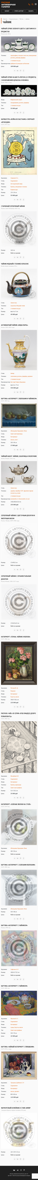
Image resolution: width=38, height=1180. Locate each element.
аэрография (14, 55)
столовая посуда (15, 60)
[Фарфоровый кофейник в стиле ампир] (19, 1131)
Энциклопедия (13, 19)
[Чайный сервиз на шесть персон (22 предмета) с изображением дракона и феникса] (19, 91)
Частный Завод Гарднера (18, 382)
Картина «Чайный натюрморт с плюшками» (17, 1047)
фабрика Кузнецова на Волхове (20, 63)
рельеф (18, 58)
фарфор (23, 58)
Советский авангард (16, 434)
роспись (21, 102)
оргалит (17, 1091)
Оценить (30, 11)
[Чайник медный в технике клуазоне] (19, 284)
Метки (21, 19)
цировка (30, 376)
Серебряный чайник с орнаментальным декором (16, 577)
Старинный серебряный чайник (13, 206)
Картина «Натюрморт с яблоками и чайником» (19, 398)
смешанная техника (21, 187)
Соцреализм (14, 181)
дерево (13, 491)
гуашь (12, 1027)
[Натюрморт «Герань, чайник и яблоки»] (19, 663)
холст (16, 440)
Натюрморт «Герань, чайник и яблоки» (15, 637)
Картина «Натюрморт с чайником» (14, 925)
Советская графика (16, 788)
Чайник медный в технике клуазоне (15, 264)
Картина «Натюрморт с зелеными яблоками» (18, 865)
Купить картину (19, 11)
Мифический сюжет (16, 100)
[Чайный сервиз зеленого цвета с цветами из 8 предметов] (19, 44)
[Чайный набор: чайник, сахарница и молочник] (19, 473)
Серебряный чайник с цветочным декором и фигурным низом (18, 517)
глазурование (14, 102)
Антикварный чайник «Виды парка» (14, 325)
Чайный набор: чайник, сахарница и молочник (19, 456)
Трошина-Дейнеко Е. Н (17, 1083)
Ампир (12, 373)
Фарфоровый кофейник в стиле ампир (15, 1108)
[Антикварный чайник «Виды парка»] (19, 350)
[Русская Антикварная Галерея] (8, 5)
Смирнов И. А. (14, 178)
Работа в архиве (15, 253)
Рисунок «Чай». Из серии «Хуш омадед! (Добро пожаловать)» (18, 715)
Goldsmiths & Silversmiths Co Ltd (20, 499)
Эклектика (14, 303)
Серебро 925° (19, 491)
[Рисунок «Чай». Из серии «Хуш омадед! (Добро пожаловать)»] (19, 747)
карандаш (18, 785)
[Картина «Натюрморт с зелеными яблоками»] (19, 888)
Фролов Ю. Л (14, 1018)
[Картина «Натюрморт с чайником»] (19, 948)
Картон (13, 697)
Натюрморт (14, 437)
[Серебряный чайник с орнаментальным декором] (19, 602)
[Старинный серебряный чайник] (19, 229)
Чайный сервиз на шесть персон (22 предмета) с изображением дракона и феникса (18, 78)
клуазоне (13, 306)
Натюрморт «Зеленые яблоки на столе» (16, 804)
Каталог (7, 11)
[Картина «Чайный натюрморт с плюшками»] (19, 1066)
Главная (5, 19)
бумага (13, 187)
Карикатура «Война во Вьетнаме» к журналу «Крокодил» (18, 120)
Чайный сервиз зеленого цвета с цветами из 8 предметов (18, 30)
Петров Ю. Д (14, 688)
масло (12, 440)
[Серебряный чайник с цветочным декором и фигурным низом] (19, 541)
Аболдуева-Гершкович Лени (19, 431)
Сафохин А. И (14, 969)
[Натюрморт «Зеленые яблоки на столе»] (19, 827)
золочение (14, 376)
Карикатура (14, 189)
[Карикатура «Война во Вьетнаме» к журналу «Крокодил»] (19, 151)
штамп (18, 493)
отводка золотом (23, 55)
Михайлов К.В (14, 776)
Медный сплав (20, 306)
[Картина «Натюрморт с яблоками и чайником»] (19, 415)
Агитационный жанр (16, 184)
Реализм (13, 691)
